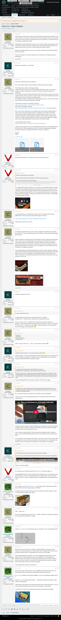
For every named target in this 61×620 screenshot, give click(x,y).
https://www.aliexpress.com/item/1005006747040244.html (30, 218)
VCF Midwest (5, 5)
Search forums (11, 17)
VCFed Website (6, 15)
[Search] (57, 14)
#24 (58, 155)
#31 (58, 347)
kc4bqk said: (18, 311)
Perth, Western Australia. (8, 48)
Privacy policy (47, 616)
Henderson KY (11, 76)
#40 (58, 568)
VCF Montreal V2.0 (6, 7)
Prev (4, 31)
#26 (58, 211)
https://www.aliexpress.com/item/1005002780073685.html (30, 123)
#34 (58, 448)
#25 (58, 170)
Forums (15, 15)
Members (30, 15)
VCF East (4, 10)
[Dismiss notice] (58, 21)
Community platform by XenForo (30, 618)
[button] (26, 14)
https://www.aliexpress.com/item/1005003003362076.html (30, 108)
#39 (58, 546)
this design (22, 529)
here (26, 20)
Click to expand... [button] (37, 185)
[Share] (55, 34)
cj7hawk (4, 28)
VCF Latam (4, 12)
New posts (4, 17)
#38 (58, 526)
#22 (58, 62)
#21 (58, 34)
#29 (58, 308)
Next (14, 31)
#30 (58, 330)
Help (52, 616)
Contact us (32, 616)
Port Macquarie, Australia (8, 499)
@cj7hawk (38, 471)
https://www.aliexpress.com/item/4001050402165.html (29, 105)
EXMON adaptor (30, 486)
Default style (6, 616)
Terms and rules (39, 616)
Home (55, 616)
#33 (58, 383)
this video (18, 575)
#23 (58, 79)
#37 (58, 508)
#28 (58, 291)
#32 (58, 364)
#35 (58, 468)
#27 (58, 229)
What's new (22, 15)
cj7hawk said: (19, 173)
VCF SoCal (4, 9)
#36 (58, 483)
